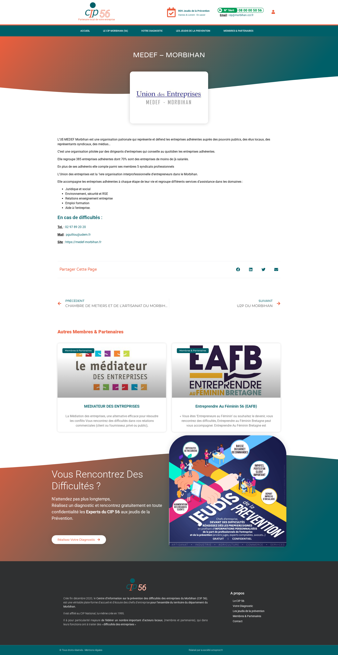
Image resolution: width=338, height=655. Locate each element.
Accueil (85, 31)
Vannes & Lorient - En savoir (191, 15)
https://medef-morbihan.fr (83, 242)
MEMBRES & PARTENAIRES (238, 31)
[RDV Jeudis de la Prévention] (171, 12)
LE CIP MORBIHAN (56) (115, 31)
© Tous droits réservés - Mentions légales (80, 650)
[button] (238, 269)
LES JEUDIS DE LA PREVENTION (193, 31)
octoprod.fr (217, 650)
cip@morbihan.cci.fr (241, 15)
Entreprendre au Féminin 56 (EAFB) (226, 406)
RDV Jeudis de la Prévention (193, 10)
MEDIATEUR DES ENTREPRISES (111, 406)
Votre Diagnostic (152, 31)
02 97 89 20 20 (75, 227)
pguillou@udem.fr (78, 234)
